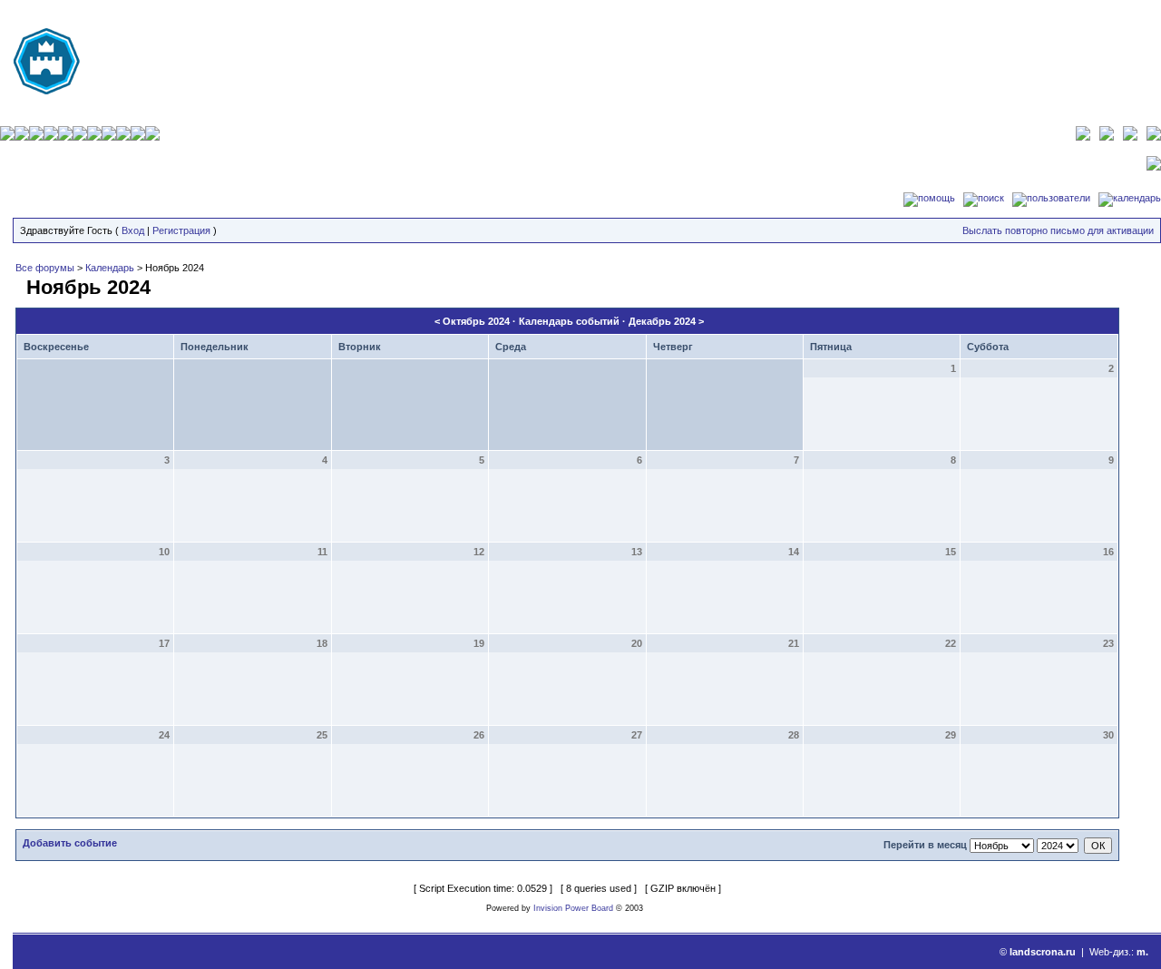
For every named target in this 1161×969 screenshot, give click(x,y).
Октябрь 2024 (476, 321)
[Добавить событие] (18, 284)
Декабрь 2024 (662, 321)
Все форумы (44, 267)
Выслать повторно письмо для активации (1058, 230)
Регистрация (181, 230)
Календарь (109, 267)
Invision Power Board (573, 908)
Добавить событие (70, 842)
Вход (133, 230)
